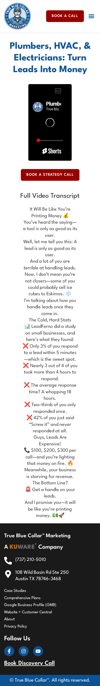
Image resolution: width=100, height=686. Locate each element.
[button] (91, 16)
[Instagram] (24, 651)
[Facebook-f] (9, 651)
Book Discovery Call (29, 663)
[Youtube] (38, 651)
